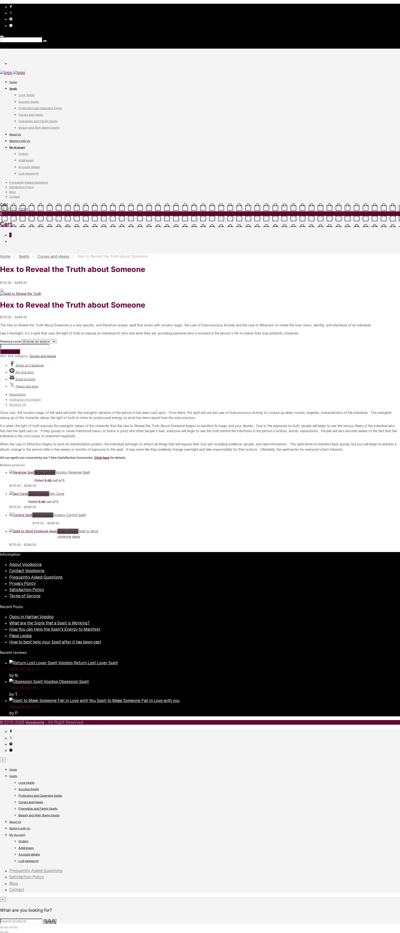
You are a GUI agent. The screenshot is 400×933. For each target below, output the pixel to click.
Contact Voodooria (26, 570)
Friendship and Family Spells (38, 121)
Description (17, 394)
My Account (17, 147)
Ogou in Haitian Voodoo (31, 617)
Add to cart (10, 351)
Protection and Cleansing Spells (40, 108)
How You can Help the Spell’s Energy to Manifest (54, 629)
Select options (44, 472)
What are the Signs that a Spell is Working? (49, 623)
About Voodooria (25, 564)
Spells (13, 88)
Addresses (26, 160)
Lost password (28, 173)
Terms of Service (25, 596)
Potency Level (10, 341)
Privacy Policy (22, 583)
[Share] (11, 927)
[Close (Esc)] (16, 927)
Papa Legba (20, 635)
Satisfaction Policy (21, 187)
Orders (23, 154)
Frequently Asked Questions (28, 182)
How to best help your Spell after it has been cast (55, 642)
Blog (12, 192)
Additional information (25, 399)
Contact (14, 196)
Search (49, 921)
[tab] (204, 394)
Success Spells (29, 101)
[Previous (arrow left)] (2, 932)
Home (13, 82)
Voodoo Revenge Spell (72, 472)
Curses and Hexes (31, 114)
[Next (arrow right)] (6, 932)
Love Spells (26, 95)
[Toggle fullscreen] (6, 927)
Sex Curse (56, 494)
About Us (15, 134)
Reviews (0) (17, 404)
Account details (29, 167)
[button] (2, 290)
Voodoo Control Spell (69, 515)
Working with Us (19, 141)
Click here (101, 457)
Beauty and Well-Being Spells (39, 127)
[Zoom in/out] (2, 927)
